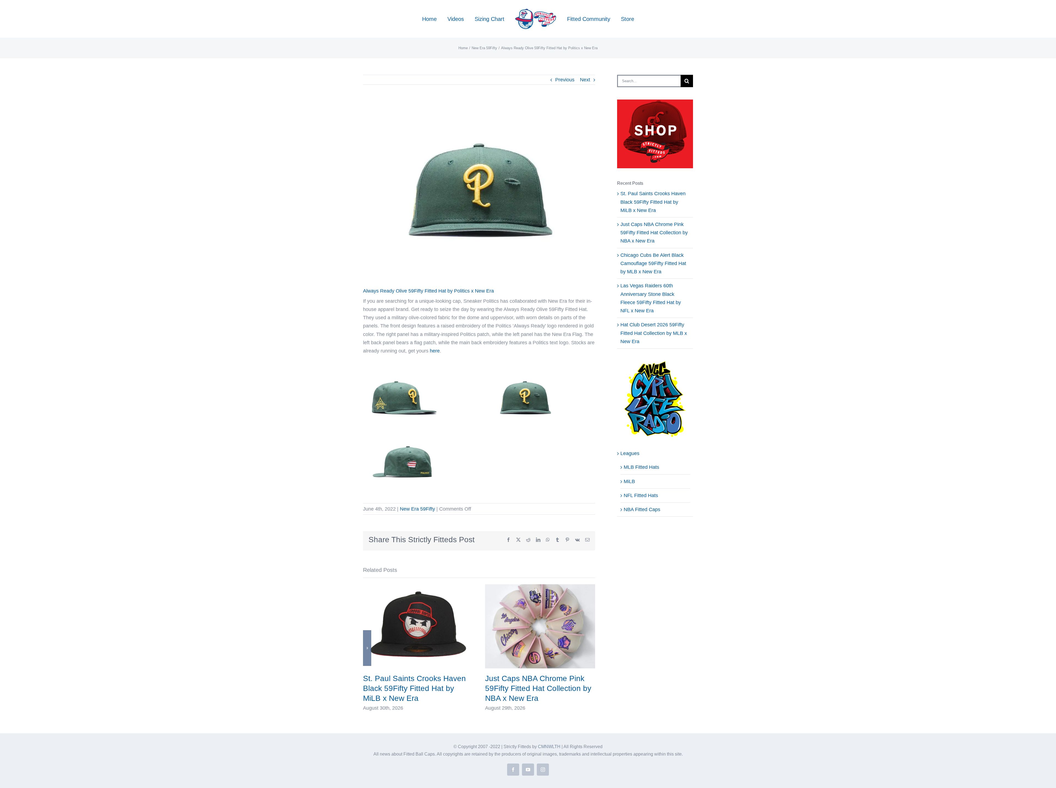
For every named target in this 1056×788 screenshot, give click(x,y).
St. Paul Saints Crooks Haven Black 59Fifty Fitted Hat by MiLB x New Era (414, 688)
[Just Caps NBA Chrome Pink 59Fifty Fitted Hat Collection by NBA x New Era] (540, 587)
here (435, 351)
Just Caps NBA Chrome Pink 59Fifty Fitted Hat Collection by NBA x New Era (538, 688)
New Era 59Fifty (417, 509)
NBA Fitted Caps (642, 509)
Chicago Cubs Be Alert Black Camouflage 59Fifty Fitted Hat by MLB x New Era (653, 263)
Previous (564, 79)
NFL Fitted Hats (641, 495)
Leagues (629, 453)
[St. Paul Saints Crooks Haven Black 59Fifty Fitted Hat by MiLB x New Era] (418, 587)
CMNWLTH (549, 746)
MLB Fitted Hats (641, 467)
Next (585, 79)
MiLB (629, 481)
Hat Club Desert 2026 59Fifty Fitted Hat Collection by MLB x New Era (653, 333)
